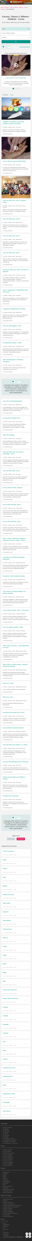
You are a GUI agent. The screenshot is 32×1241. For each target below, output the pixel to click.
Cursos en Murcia (7, 1165)
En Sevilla (5, 1133)
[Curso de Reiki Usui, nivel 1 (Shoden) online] (16, 187)
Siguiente (21, 839)
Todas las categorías (8, 1216)
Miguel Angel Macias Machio (21, 651)
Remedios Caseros (8, 1191)
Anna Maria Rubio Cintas (20, 579)
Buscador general (7, 1127)
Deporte (5, 1178)
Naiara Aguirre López (20, 346)
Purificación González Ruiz (21, 731)
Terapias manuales (7, 1208)
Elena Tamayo (18, 782)
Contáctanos (6, 1237)
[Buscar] (16, 41)
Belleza (5, 1176)
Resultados (5, 94)
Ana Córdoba (18, 127)
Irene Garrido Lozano (20, 716)
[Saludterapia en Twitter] (30, 1233)
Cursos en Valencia (8, 1159)
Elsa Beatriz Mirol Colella (20, 562)
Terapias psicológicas (8, 1211)
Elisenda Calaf (18, 799)
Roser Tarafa (18, 765)
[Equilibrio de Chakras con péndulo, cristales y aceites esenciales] (16, 108)
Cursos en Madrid (7, 1156)
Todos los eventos (7, 1149)
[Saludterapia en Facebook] (26, 1233)
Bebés (4, 1175)
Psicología (5, 1187)
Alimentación (6, 1172)
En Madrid (5, 1129)
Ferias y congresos (8, 1154)
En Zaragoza (6, 1135)
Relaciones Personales (8, 1189)
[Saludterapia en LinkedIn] (26, 1236)
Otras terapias (6, 1214)
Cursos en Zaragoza (8, 1162)
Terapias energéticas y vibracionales (12, 1205)
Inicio (2, 7)
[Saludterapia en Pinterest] (30, 1236)
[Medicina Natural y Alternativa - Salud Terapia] (16, 2)
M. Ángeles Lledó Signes (20, 613)
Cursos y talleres (7, 1151)
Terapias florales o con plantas (10, 1207)
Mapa (11, 94)
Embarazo (5, 1180)
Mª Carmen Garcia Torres (21, 748)
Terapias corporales (8, 1202)
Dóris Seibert (18, 457)
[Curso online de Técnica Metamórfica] (16, 148)
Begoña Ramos (19, 222)
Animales (5, 1173)
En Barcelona (6, 1130)
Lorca (25, 7)
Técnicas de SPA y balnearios (10, 1213)
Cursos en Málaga (7, 1164)
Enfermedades (6, 1181)
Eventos (7, 7)
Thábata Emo (18, 295)
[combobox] (16, 28)
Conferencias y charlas (8, 1153)
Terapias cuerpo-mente (9, 1203)
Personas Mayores (7, 1186)
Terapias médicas (7, 1210)
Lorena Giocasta (19, 421)
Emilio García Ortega (20, 596)
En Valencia (6, 1132)
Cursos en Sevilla (7, 1160)
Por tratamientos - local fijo (9, 1140)
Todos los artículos (7, 1192)
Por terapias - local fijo (8, 1138)
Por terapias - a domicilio (9, 1141)
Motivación (5, 1183)
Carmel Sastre (18, 543)
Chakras (3, 9)
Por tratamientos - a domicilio (10, 1143)
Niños (4, 1184)
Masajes (5, 1200)
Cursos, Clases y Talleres (16, 7)
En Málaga (5, 1137)
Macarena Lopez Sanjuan (21, 275)
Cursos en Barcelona (8, 1157)
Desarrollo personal (8, 1199)
